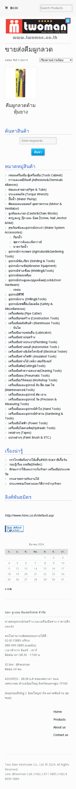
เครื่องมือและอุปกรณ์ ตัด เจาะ (27, 394)
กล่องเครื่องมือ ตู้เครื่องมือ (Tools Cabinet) (35, 175)
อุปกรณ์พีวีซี (16, 294)
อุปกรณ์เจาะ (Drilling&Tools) (27, 299)
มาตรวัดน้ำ (20, 247)
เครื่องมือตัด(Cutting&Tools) (26, 366)
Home (57, 712)
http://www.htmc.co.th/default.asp (29, 515)
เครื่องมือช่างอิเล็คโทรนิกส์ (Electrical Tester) (37, 351)
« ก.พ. (8, 589)
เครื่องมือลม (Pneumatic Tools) (29, 375)
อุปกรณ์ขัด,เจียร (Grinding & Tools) (31, 261)
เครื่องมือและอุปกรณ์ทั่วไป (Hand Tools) (34, 409)
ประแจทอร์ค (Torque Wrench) (28, 194)
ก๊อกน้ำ (17, 237)
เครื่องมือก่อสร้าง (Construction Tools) (33, 318)
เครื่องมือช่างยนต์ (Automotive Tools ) (33, 347)
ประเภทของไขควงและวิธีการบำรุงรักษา (35, 483)
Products (59, 719)
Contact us (60, 735)
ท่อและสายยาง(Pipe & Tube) (27, 189)
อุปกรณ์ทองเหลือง (19, 275)
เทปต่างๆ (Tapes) (19, 433)
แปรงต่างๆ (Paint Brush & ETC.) (29, 437)
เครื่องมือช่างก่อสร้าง (21, 337)
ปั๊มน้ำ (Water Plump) (22, 199)
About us (59, 727)
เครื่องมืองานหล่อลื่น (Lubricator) (29, 332)
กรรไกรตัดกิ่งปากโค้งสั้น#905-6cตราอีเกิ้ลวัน (38, 460)
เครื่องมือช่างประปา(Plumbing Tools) (32, 342)
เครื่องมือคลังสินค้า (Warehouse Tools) (34, 323)
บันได (17, 328)
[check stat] (14, 529)
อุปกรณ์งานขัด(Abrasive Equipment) (32, 266)
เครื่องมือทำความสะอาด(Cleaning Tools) (35, 371)
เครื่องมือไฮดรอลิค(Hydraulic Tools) (31, 428)
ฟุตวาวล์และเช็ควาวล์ (27, 242)
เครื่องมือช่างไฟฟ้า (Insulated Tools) (32, 356)
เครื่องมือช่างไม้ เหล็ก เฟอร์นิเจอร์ (30, 361)
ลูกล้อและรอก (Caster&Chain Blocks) (33, 213)
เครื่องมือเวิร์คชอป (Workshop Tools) (32, 380)
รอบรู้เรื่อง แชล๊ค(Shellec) (25, 464)
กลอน (17, 290)
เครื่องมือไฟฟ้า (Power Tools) (28, 423)
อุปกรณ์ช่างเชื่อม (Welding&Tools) (31, 271)
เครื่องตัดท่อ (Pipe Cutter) (25, 313)
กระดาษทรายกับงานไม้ (24, 479)
